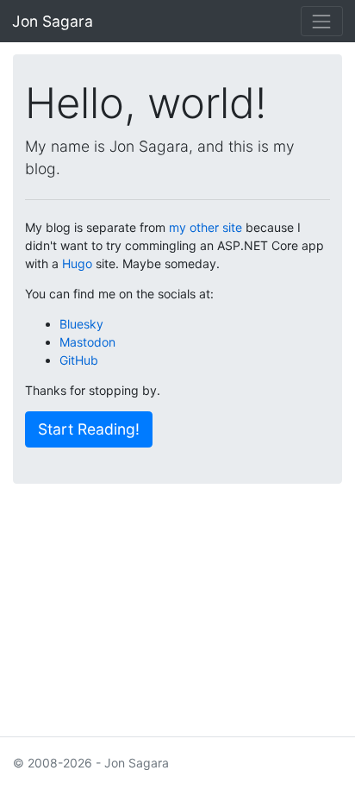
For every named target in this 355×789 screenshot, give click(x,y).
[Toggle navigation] (322, 21)
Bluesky (81, 323)
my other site (205, 227)
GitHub (78, 360)
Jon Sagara (52, 21)
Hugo (77, 263)
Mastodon (87, 342)
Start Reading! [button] (89, 429)
